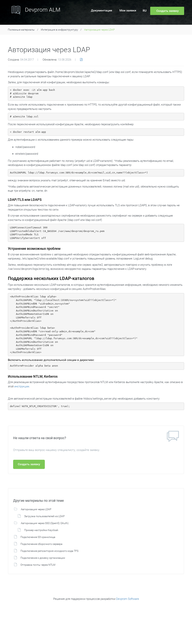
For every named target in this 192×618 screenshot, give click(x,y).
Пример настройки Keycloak (41, 530)
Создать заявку (29, 464)
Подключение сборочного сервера (41, 543)
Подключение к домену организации (42, 557)
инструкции (21, 386)
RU (144, 10)
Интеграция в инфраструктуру (59, 29)
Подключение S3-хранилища (37, 537)
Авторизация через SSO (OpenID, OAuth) (45, 523)
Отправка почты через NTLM (37, 564)
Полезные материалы (21, 29)
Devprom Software (127, 599)
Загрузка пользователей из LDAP (44, 516)
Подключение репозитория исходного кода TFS (49, 550)
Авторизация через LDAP (36, 509)
